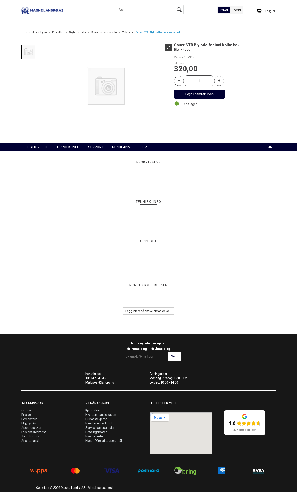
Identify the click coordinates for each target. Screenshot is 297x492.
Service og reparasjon (100, 427)
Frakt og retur (94, 436)
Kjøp (199, 94)
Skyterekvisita (77, 32)
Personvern (29, 419)
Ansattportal (30, 440)
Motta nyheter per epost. (148, 343)
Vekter (126, 32)
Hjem (43, 32)
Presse (26, 414)
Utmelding (162, 349)
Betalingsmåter (96, 432)
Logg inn (270, 11)
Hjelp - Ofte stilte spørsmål (103, 440)
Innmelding (139, 349)
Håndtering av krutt (98, 423)
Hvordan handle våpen (100, 414)
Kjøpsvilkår (92, 410)
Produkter (58, 32)
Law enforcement (33, 432)
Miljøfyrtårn (29, 423)
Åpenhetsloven (31, 427)
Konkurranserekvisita (104, 32)
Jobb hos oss (30, 436)
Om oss (26, 410)
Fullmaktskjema (96, 419)
